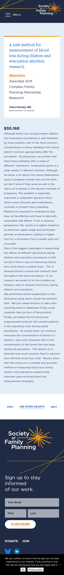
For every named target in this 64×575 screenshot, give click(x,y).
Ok (23, 569)
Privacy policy (36, 569)
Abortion (17, 76)
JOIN (25, 541)
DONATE (11, 541)
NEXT (54, 407)
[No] (60, 564)
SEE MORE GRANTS (32, 406)
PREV (9, 407)
